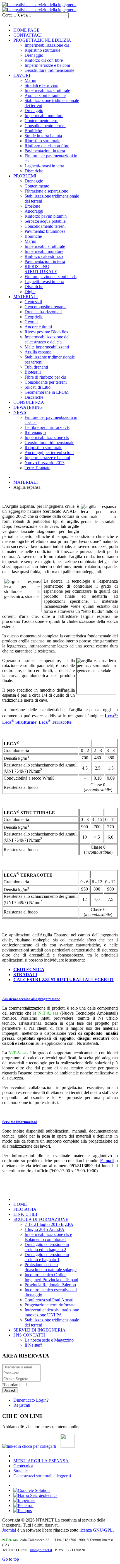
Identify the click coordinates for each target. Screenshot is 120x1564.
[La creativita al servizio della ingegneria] (39, 7)
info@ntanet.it (41, 1550)
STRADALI (25, 974)
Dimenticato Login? (31, 1400)
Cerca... (9, 15)
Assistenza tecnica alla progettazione (31, 999)
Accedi (10, 1390)
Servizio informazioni (19, 1122)
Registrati (21, 1405)
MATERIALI (25, 482)
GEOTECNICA (28, 969)
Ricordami (11, 1384)
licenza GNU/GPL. (97, 1530)
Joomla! (9, 1530)
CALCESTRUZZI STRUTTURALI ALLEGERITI (63, 979)
